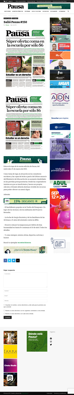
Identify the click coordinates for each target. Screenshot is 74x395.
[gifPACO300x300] (60, 179)
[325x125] (60, 50)
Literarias (62, 11)
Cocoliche (45, 11)
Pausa (5, 16)
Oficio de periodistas (21, 1)
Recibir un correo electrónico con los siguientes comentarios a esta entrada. (25, 310)
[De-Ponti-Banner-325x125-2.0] (60, 42)
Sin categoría (15, 18)
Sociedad (27, 11)
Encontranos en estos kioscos (44, 1)
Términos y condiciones (60, 393)
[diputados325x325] (60, 129)
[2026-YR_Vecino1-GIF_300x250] (60, 254)
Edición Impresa (31, 1)
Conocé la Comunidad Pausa (59, 1)
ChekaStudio (25, 393)
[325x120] (60, 137)
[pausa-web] (60, 59)
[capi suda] (60, 229)
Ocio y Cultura (36, 11)
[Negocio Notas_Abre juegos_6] (25, 201)
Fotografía (53, 11)
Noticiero (7, 11)
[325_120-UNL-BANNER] (60, 237)
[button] (68, 11)
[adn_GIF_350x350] (60, 108)
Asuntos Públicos (17, 11)
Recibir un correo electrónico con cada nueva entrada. (19, 313)
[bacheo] (60, 34)
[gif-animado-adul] (60, 187)
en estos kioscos (24, 243)
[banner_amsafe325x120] (60, 88)
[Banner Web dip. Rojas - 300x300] (60, 80)
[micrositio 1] (25, 159)
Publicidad (49, 393)
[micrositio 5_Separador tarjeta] (25, 249)
